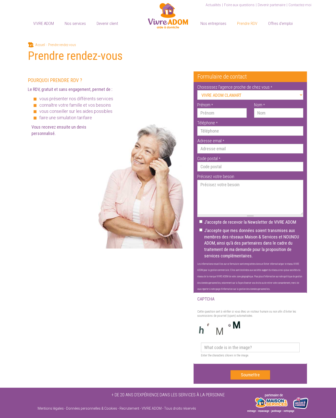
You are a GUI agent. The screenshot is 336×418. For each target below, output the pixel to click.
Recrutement (129, 408)
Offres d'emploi (280, 23)
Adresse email (210, 140)
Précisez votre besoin (215, 176)
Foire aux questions (239, 5)
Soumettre (250, 374)
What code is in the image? (225, 339)
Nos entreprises (213, 23)
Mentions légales (51, 408)
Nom (259, 104)
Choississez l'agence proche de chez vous (234, 87)
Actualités (213, 5)
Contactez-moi (300, 5)
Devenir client (107, 23)
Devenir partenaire (271, 5)
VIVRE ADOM (43, 23)
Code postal (208, 158)
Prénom (205, 104)
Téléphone (207, 122)
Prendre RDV (247, 23)
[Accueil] (168, 15)
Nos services (75, 23)
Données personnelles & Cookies (91, 408)
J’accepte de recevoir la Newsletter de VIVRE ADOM (250, 222)
